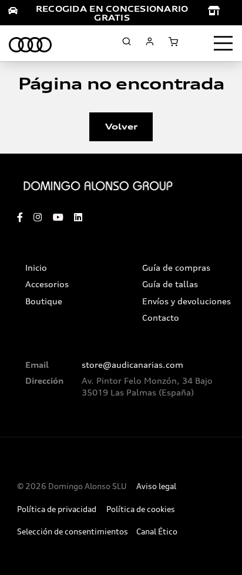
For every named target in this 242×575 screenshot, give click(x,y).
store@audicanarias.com (132, 365)
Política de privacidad (56, 509)
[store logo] (30, 43)
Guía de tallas (170, 284)
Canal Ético (156, 531)
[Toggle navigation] (223, 43)
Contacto (160, 318)
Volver (121, 126)
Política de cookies (140, 509)
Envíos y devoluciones (186, 301)
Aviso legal (156, 486)
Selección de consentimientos (72, 531)
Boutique (43, 301)
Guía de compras (176, 267)
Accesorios (47, 284)
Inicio (36, 267)
